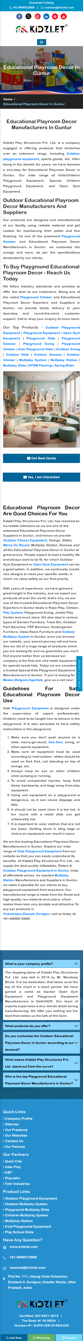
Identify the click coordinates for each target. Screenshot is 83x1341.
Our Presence (15, 1130)
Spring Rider (64, 365)
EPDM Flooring (40, 365)
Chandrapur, (13, 914)
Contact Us (13, 1141)
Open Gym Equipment (50, 564)
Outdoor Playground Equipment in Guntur (36, 870)
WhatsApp (42, 1337)
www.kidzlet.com (23, 1247)
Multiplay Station (64, 360)
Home (7, 99)
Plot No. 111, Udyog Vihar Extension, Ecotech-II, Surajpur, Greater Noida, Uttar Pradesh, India (42, 1282)
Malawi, (9, 680)
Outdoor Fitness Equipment (25, 540)
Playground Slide (40, 338)
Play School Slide (18, 1232)
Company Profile (18, 1119)
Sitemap (11, 1124)
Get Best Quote (43, 458)
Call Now (15, 1337)
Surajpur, (43, 914)
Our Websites (15, 1135)
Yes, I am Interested (43, 477)
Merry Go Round (16, 545)
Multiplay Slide (14, 365)
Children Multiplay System (26, 1215)
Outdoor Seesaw (48, 354)
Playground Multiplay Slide (26, 1210)
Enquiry (70, 1337)
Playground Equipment (41, 333)
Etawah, (29, 914)
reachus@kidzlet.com (59, 7)
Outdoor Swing (68, 349)
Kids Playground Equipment (40, 851)
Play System (13, 612)
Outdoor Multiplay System (25, 1204)
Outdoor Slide (17, 354)
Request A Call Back (79, 673)
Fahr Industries (17, 1184)
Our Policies (14, 1147)
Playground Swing (38, 343)
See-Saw (55, 742)
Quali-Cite (13, 1161)
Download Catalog (41, 2)
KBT (8, 1172)
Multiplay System (33, 360)
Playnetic (12, 1178)
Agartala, (36, 680)
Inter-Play (12, 1167)
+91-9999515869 (23, 7)
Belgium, (22, 680)
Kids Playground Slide (35, 349)
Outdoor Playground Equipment (30, 1198)
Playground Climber (36, 297)
